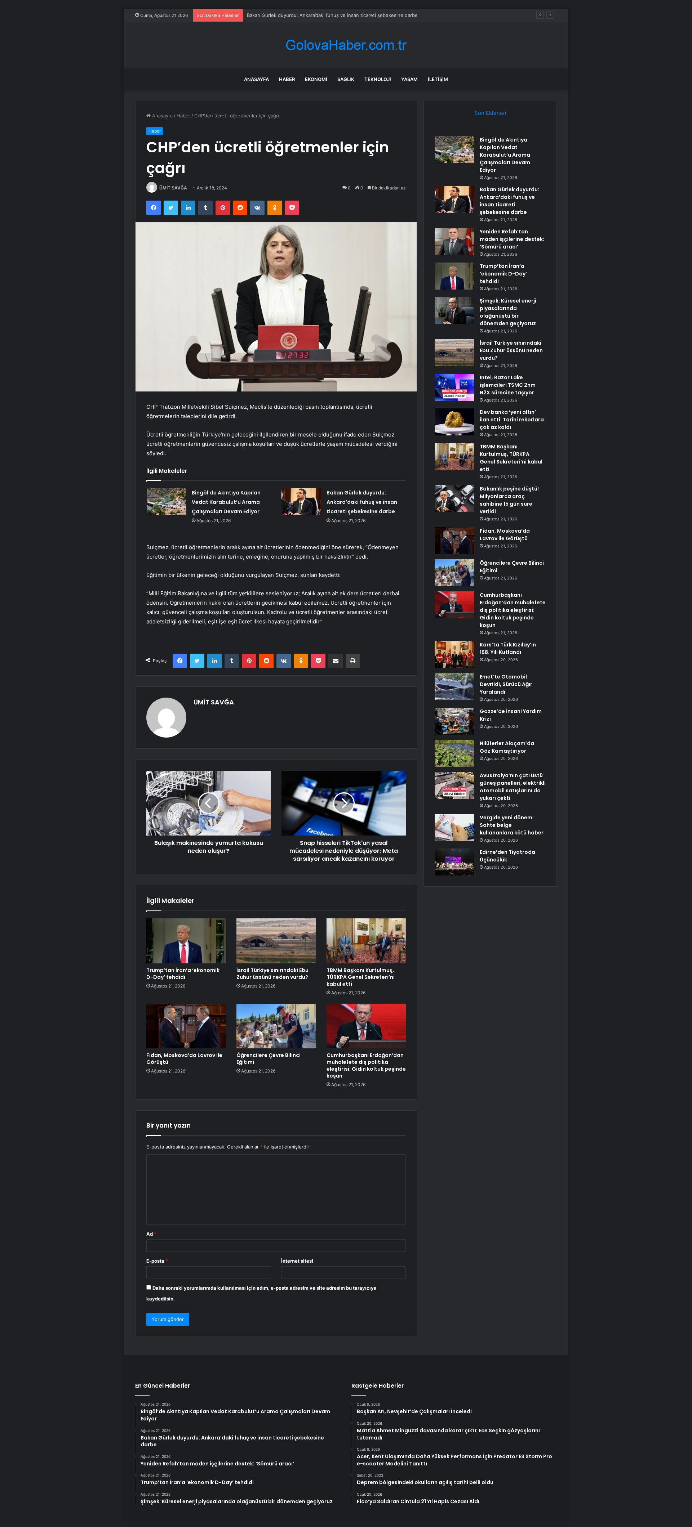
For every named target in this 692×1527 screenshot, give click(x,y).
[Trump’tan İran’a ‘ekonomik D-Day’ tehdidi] (186, 940)
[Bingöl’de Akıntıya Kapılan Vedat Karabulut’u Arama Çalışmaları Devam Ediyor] (166, 501)
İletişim (438, 79)
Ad (151, 1234)
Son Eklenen (490, 112)
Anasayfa (256, 79)
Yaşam (409, 79)
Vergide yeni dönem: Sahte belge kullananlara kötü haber (512, 825)
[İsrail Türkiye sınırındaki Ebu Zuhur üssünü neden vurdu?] (276, 940)
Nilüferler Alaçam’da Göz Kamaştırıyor (507, 747)
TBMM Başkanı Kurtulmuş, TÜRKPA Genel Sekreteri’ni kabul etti (361, 977)
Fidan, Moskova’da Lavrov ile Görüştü (184, 1059)
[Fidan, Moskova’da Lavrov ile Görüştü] (186, 1026)
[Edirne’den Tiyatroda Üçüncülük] (454, 862)
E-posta (157, 1261)
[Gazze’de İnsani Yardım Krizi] (454, 721)
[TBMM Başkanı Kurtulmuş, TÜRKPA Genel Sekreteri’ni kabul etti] (366, 940)
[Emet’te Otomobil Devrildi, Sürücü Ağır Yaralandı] (454, 686)
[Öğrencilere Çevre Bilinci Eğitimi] (276, 1026)
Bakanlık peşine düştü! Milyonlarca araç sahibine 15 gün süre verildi (509, 500)
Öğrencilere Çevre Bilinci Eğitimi (268, 1059)
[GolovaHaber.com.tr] (346, 45)
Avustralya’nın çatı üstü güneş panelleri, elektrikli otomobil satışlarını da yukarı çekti (513, 787)
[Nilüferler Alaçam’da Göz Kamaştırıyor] (454, 753)
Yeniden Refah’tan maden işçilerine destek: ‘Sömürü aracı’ (512, 239)
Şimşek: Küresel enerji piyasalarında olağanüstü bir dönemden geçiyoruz (508, 312)
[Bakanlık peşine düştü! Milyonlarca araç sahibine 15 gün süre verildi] (454, 498)
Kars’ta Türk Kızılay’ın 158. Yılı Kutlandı (508, 648)
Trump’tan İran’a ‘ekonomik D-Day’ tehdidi (182, 974)
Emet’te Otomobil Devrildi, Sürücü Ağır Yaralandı (506, 684)
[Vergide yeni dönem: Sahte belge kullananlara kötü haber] (454, 827)
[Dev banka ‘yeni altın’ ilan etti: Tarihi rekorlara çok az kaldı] (454, 421)
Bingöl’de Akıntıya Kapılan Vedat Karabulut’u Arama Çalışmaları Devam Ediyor (226, 502)
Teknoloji (377, 79)
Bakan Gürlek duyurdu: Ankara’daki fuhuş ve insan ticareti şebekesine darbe (332, 15)
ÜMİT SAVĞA (173, 188)
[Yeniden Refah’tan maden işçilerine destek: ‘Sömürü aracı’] (454, 241)
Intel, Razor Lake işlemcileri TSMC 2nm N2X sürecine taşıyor (508, 385)
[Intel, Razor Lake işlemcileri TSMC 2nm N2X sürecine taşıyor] (454, 387)
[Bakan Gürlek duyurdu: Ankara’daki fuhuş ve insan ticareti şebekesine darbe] (301, 501)
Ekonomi (316, 79)
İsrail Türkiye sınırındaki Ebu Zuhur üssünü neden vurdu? (272, 974)
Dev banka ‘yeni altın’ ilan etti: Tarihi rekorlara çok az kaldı (512, 419)
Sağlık (345, 79)
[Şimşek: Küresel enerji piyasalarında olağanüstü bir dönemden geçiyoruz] (454, 310)
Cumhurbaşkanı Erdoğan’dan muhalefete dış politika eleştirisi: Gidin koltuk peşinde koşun (366, 1065)
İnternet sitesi (297, 1261)
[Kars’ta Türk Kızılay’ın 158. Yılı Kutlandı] (454, 654)
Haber (287, 79)
